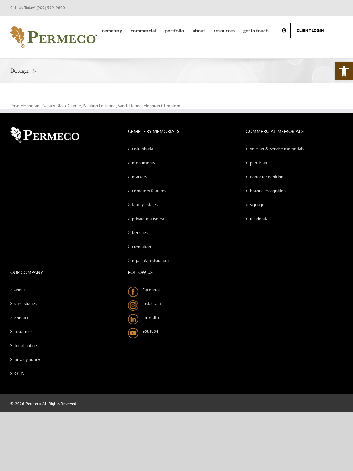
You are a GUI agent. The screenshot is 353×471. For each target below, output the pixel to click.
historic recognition (268, 191)
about (19, 290)
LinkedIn (148, 317)
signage (257, 205)
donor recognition (266, 177)
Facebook (149, 290)
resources (23, 331)
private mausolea (148, 219)
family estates (145, 205)
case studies (25, 304)
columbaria (142, 149)
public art (259, 163)
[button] (344, 71)
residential (260, 219)
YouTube (148, 331)
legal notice (25, 346)
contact (21, 318)
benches (140, 233)
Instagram (149, 304)
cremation (141, 247)
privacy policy (27, 359)
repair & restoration (150, 260)
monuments (143, 163)
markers (139, 177)
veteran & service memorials (277, 149)
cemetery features (149, 191)
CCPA (19, 374)
